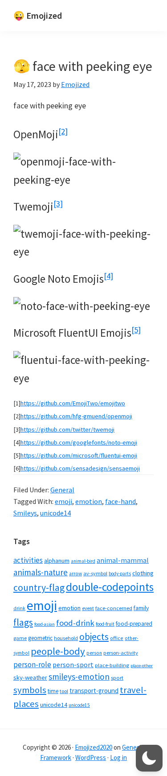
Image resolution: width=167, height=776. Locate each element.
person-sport (73, 664)
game (20, 638)
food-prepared (134, 623)
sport (117, 677)
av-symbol (95, 573)
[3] (58, 203)
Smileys (25, 512)
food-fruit (105, 624)
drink (19, 608)
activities (28, 560)
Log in (118, 757)
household (66, 638)
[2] (63, 131)
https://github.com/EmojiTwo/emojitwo (72, 403)
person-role (32, 664)
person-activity (120, 652)
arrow (75, 573)
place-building (112, 665)
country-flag (39, 588)
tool (64, 691)
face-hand (120, 501)
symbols (29, 690)
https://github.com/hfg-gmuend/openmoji (76, 416)
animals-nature (40, 572)
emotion (88, 501)
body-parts (120, 573)
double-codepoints (110, 587)
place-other (141, 666)
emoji (63, 501)
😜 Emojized (37, 15)
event (88, 608)
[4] (108, 276)
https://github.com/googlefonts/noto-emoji (78, 442)
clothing (143, 573)
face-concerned (113, 608)
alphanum (56, 561)
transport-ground (93, 690)
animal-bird (83, 561)
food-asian (44, 624)
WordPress (90, 757)
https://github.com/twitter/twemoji (67, 429)
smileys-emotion (79, 676)
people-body (58, 651)
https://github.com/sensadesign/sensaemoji (80, 468)
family (141, 608)
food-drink (75, 623)
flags (23, 622)
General (62, 489)
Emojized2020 (93, 747)
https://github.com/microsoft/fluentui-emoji (78, 455)
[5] (136, 330)
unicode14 (55, 512)
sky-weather (30, 677)
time (53, 691)
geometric (40, 638)
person (94, 653)
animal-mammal (123, 560)
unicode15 (79, 705)
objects (94, 637)
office (116, 638)
